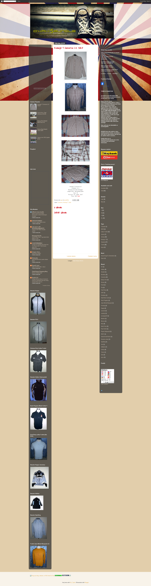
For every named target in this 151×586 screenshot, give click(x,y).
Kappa (102, 308)
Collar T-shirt (104, 231)
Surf (102, 344)
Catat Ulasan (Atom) (78, 260)
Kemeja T (65, 202)
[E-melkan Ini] (73, 200)
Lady (102, 199)
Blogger (87, 582)
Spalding (103, 341)
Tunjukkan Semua (46, 285)
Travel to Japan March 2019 (38, 222)
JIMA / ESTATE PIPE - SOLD (38, 267)
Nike (102, 323)
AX (102, 266)
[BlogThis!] (75, 200)
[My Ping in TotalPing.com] (58, 575)
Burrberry (103, 274)
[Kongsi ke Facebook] (78, 200)
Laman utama (71, 256)
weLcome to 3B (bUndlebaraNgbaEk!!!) (38, 227)
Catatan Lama (92, 256)
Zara (102, 354)
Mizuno (103, 321)
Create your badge (105, 86)
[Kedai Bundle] (102, 84)
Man (102, 201)
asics (102, 357)
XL (101, 218)
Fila (102, 287)
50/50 (102, 229)
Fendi (102, 285)
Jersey (102, 237)
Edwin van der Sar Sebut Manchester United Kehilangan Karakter (39, 215)
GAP (102, 292)
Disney (103, 282)
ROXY (102, 334)
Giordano (103, 295)
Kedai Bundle (104, 81)
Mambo (103, 318)
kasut (102, 247)
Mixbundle (35, 258)
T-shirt (102, 244)
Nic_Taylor (72, 582)
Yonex (102, 352)
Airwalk (103, 272)
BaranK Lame (35, 265)
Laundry (103, 313)
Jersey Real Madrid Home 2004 (42, 130)
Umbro (102, 349)
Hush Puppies (104, 300)
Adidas (103, 269)
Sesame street (104, 339)
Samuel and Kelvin (106, 336)
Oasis (102, 258)
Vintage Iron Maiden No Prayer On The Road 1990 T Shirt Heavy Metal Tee (40, 246)
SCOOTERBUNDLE (37, 243)
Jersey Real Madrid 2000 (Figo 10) (42, 121)
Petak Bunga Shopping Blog (39, 271)
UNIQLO (103, 347)
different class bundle (38, 212)
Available (103, 188)
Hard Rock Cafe (105, 297)
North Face (104, 326)
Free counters (104, 384)
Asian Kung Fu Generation (107, 255)
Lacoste (103, 310)
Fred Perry (103, 290)
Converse (60, 202)
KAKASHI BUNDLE (37, 220)
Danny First (104, 279)
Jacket (102, 234)
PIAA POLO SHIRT (36, 253)
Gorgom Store (36, 252)
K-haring (103, 305)
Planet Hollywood (105, 331)
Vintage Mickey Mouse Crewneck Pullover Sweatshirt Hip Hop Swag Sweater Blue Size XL (40, 280)
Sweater (103, 242)
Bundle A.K (35, 277)
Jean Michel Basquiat (106, 303)
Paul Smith (104, 328)
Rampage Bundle (36, 235)
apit (62, 200)
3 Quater (103, 226)
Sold (70, 202)
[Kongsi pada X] (76, 200)
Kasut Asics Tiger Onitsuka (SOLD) (41, 113)
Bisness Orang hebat (37, 273)
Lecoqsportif (104, 316)
